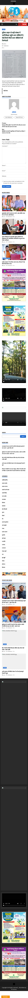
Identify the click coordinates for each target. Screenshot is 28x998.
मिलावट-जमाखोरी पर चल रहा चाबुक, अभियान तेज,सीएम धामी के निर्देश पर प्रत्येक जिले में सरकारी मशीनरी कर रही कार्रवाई (13, 469)
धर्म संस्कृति (4, 525)
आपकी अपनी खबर (5, 489)
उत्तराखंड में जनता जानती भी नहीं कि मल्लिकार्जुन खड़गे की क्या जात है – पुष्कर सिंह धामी (13, 447)
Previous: (13, 124)
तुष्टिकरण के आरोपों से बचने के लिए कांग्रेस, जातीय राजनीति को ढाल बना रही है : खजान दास (13, 452)
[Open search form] (16, 24)
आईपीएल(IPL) (5, 480)
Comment (5, 146)
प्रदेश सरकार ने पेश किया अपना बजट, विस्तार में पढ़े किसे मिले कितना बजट (13, 262)
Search (4, 432)
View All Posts (19, 117)
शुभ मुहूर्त (3, 557)
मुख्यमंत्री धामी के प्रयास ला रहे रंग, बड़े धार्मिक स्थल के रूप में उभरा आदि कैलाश (13, 214)
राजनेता (3, 544)
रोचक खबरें (4, 551)
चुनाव (3, 512)
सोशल (3, 561)
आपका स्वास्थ (5, 486)
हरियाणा (3, 564)
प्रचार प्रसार (4, 531)
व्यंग (2, 554)
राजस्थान (4, 548)
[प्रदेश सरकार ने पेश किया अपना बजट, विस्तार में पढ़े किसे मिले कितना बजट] (14, 252)
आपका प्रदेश (4, 483)
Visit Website (8, 117)
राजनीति (3, 29)
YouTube (24, 24)
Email (4, 171)
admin (4, 43)
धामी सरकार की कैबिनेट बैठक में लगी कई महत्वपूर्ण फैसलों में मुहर (13, 672)
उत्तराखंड (4, 209)
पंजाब (3, 528)
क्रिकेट (3, 502)
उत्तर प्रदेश (4, 496)
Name (4, 165)
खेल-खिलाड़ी (4, 509)
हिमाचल (3, 567)
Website (4, 176)
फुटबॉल (3, 535)
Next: (13, 131)
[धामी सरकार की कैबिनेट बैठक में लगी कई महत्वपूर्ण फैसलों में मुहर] (14, 662)
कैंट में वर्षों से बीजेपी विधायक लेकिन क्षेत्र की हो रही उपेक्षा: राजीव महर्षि (13, 648)
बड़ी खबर (4, 538)
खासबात (3, 506)
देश (2, 518)
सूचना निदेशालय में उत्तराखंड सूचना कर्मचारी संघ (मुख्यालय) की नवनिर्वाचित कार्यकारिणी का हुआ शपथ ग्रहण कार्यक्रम (13, 238)
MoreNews (22, 987)
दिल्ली (3, 515)
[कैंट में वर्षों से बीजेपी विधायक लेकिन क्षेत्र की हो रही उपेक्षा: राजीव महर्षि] (14, 638)
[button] (2, 24)
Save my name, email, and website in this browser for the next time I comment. (13, 182)
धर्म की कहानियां (5, 522)
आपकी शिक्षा (4, 493)
